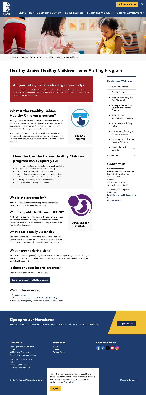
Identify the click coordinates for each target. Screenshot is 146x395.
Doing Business (74, 13)
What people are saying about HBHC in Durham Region (35, 298)
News (55, 347)
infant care (37, 301)
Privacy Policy (69, 382)
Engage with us (128, 4)
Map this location (114, 200)
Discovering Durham (49, 13)
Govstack (132, 380)
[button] (119, 155)
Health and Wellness (99, 13)
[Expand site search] (142, 4)
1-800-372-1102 (24, 368)
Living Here (26, 13)
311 (114, 192)
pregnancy (27, 301)
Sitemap (56, 349)
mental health (49, 301)
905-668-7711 (25, 365)
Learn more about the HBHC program (30, 280)
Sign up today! (126, 323)
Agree (55, 388)
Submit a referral (19, 295)
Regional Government (129, 13)
